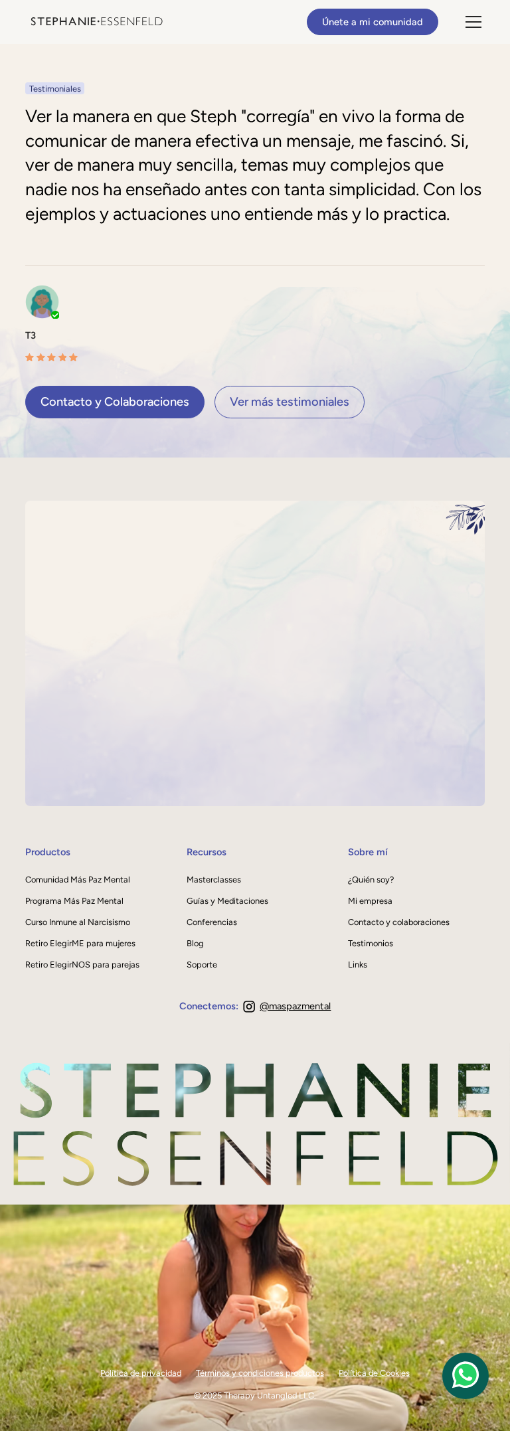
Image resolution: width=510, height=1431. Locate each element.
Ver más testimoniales (289, 401)
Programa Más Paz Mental (74, 901)
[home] (96, 22)
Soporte (202, 964)
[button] (471, 22)
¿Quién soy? (371, 879)
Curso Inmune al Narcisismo (77, 922)
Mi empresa (370, 901)
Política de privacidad (140, 1373)
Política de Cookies (374, 1373)
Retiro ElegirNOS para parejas (82, 964)
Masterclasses (214, 879)
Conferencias (212, 922)
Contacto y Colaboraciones (115, 401)
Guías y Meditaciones (227, 901)
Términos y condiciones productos (260, 1373)
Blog (195, 943)
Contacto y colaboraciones (399, 922)
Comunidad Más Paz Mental (77, 879)
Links (357, 964)
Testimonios (370, 943)
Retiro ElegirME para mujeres (80, 943)
